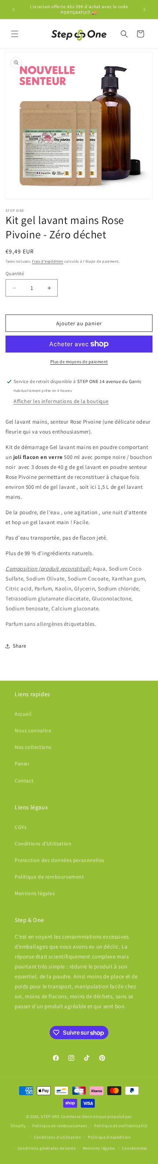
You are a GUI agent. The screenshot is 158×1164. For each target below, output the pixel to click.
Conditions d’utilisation (57, 1137)
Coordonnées (134, 1148)
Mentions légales (35, 893)
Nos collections (33, 747)
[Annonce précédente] (14, 9)
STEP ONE (50, 1116)
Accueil (23, 714)
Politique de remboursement (49, 876)
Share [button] (19, 645)
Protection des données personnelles (59, 860)
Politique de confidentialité (120, 1125)
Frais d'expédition (47, 261)
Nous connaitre (33, 730)
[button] (15, 34)
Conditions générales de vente (47, 1148)
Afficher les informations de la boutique (61, 401)
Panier (22, 763)
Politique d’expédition (109, 1137)
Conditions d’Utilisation (43, 843)
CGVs (20, 827)
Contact (24, 780)
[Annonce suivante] (144, 9)
